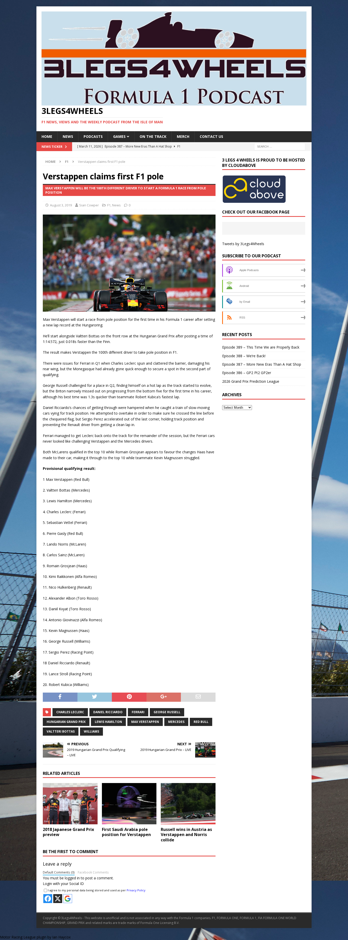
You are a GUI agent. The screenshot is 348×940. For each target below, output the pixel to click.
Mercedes (176, 722)
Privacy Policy (136, 890)
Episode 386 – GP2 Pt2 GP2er (246, 372)
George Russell (167, 712)
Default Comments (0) (59, 872)
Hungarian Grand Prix (66, 722)
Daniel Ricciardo (108, 712)
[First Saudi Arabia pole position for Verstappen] (129, 803)
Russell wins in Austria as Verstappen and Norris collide (186, 835)
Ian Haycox (61, 937)
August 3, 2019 (61, 205)
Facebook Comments (93, 872)
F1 (109, 205)
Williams (91, 731)
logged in (72, 878)
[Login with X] (57, 898)
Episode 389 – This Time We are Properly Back (260, 347)
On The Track (153, 136)
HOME (47, 136)
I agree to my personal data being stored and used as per (96, 890)
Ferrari (138, 712)
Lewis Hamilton (108, 722)
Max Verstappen (145, 722)
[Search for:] (279, 146)
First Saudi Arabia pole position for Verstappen (126, 832)
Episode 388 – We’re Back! (243, 355)
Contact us (211, 136)
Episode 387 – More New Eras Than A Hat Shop (261, 364)
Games (119, 136)
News (68, 136)
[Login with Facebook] (47, 898)
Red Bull (201, 722)
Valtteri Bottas (61, 731)
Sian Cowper (89, 205)
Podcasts (93, 136)
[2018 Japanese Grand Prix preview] (70, 803)
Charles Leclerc (70, 712)
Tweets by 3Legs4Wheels (243, 243)
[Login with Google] (67, 898)
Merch (183, 136)
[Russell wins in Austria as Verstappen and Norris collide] (188, 803)
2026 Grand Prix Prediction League (250, 381)
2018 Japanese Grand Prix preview (68, 832)
